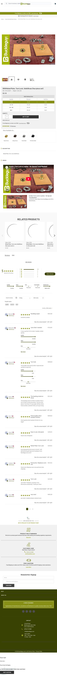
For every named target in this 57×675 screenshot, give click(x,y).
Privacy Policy (39, 651)
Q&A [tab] (13, 255)
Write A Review (50, 274)
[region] (28, 79)
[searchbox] (10, 298)
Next (54, 235)
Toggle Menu (2, 4)
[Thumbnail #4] (32, 80)
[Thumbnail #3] (25, 80)
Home (25, 4)
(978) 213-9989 (27, 629)
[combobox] (24, 298)
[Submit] (6, 3)
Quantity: (5, 113)
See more (23, 352)
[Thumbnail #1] (12, 80)
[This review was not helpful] (50, 322)
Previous (2, 235)
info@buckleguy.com (30, 553)
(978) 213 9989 (29, 552)
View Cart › (2, 661)
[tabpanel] (14, 235)
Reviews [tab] (7, 255)
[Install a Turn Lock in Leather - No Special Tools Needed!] (5, 80)
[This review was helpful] (48, 322)
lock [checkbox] (17, 304)
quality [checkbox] (6, 304)
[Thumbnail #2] (18, 80)
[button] (28, 148)
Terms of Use (32, 651)
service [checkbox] (12, 304)
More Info (28, 537)
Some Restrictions (34, 13)
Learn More (28, 567)
